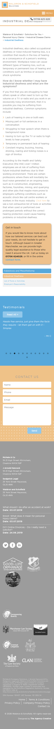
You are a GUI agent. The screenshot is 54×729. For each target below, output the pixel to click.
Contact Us (44, 706)
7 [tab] (31, 353)
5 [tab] (22, 353)
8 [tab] (35, 353)
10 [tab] (43, 353)
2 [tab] (10, 353)
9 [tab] (39, 353)
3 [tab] (14, 353)
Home (22, 699)
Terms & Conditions (39, 699)
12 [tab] (27, 357)
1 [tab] (6, 353)
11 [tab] (47, 353)
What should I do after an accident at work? (27, 507)
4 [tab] (18, 353)
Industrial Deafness (13, 276)
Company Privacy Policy (36, 703)
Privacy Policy (12, 703)
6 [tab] (27, 353)
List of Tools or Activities (14, 281)
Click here (41, 200)
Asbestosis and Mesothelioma (19, 271)
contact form (13, 259)
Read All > (12, 314)
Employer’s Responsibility (14, 284)
